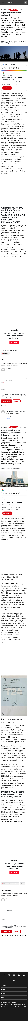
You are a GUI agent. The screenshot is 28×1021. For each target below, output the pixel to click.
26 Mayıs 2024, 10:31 (20, 411)
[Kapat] (25, 72)
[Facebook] (4, 975)
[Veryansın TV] (10, 2)
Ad (2, 382)
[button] (17, 10)
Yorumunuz (9, 368)
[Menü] (2, 2)
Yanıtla (8, 418)
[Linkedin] (19, 975)
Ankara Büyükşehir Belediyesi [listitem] (10, 883)
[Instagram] (14, 975)
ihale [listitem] (22, 883)
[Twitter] (9, 975)
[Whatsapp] (14, 980)
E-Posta (3, 389)
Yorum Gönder (6, 401)
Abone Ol (14, 342)
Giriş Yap (16, 401)
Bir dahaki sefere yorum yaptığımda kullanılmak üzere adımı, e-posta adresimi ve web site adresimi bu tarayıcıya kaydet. (15, 396)
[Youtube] (24, 975)
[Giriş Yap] (25, 2)
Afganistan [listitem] (5, 353)
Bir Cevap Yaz (6, 360)
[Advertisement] (14, 191)
